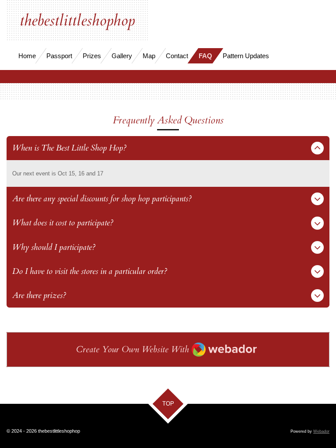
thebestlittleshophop (77, 20)
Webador (321, 431)
